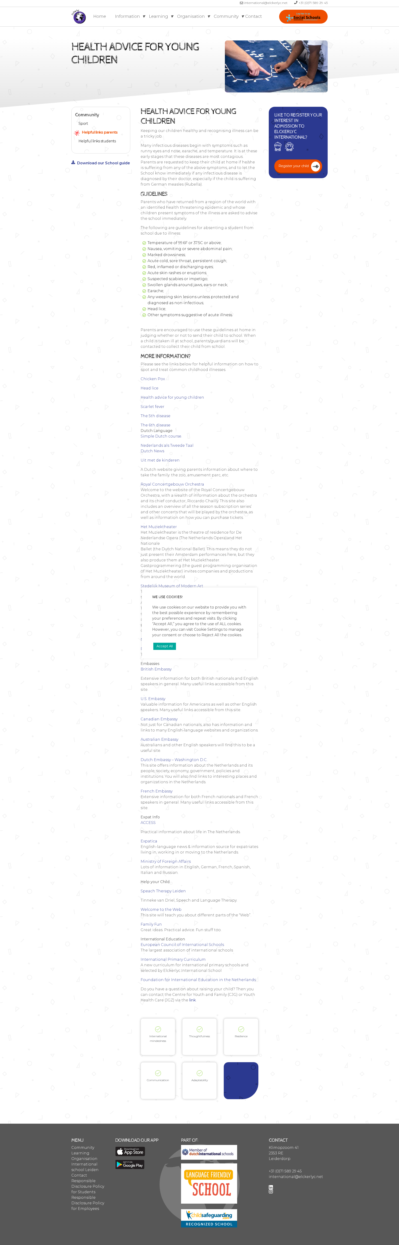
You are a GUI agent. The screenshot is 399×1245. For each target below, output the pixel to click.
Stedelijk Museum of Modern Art (172, 586)
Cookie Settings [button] (208, 629)
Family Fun (151, 924)
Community (227, 16)
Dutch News (152, 451)
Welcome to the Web (161, 909)
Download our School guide (103, 163)
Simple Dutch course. (161, 436)
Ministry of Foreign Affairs (166, 861)
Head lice (149, 388)
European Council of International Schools (182, 944)
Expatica (149, 841)
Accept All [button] (165, 646)
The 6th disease (155, 425)
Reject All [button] (210, 635)
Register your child (303, 17)
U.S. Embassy (153, 699)
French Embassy (156, 791)
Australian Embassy (159, 739)
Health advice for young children (172, 397)
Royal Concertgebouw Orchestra (172, 484)
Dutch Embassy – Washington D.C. (174, 760)
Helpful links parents (100, 132)
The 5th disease (155, 416)
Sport (83, 123)
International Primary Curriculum (173, 959)
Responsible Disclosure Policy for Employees (87, 1203)
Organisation (191, 16)
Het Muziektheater (159, 527)
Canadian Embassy (159, 719)
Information (128, 16)
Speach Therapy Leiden (163, 891)
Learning (159, 16)
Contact (253, 16)
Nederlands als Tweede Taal (167, 445)
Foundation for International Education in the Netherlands (198, 980)
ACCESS (149, 822)
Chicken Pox (153, 379)
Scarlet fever (152, 406)
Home (99, 16)
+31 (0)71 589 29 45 (313, 3)
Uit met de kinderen (160, 460)
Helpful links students (97, 141)
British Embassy (156, 669)
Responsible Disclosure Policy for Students (87, 1186)
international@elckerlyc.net (266, 3)
